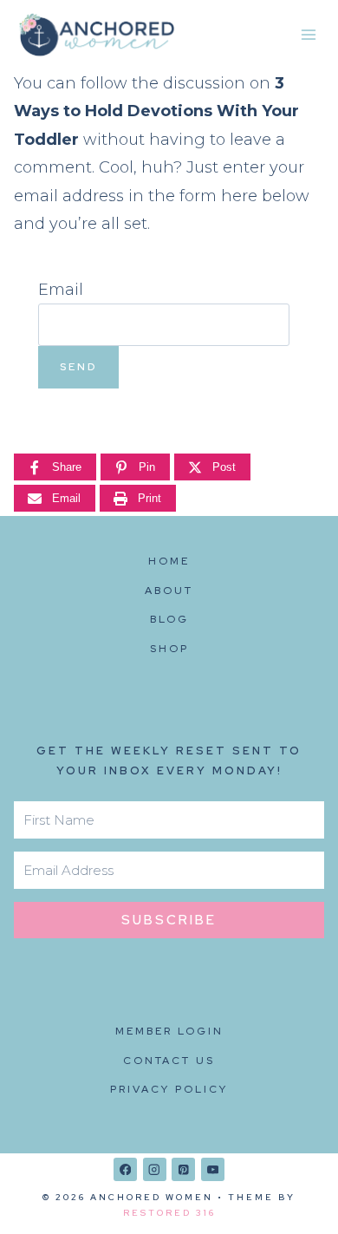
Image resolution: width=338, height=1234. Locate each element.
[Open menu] (308, 34)
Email (60, 289)
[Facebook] (125, 1169)
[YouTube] (212, 1169)
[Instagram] (154, 1169)
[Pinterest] (183, 1169)
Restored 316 (169, 1212)
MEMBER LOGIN (169, 1031)
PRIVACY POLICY (169, 1089)
